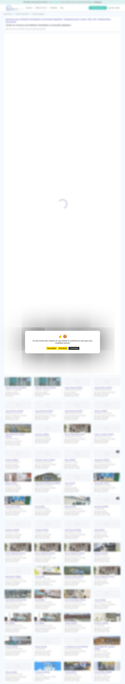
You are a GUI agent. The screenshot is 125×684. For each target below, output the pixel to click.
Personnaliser (73, 348)
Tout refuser (63, 348)
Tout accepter (51, 348)
